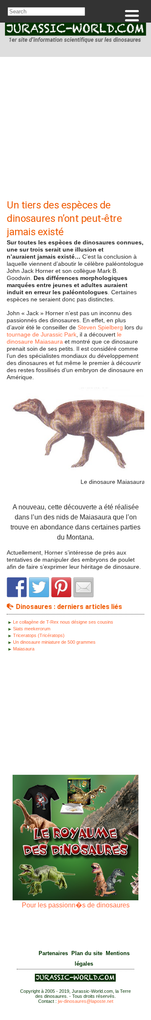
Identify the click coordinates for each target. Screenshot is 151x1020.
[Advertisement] (75, 130)
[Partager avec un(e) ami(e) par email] (83, 587)
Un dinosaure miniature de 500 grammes (54, 642)
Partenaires (53, 953)
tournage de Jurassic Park (41, 334)
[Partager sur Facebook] (17, 587)
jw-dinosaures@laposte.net (85, 1001)
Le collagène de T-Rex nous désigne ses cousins (63, 621)
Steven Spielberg (100, 327)
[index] (75, 34)
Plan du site (86, 953)
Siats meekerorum (31, 628)
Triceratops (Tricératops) (39, 635)
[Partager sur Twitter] (39, 587)
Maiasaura (23, 648)
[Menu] (131, 15)
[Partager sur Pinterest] (61, 587)
